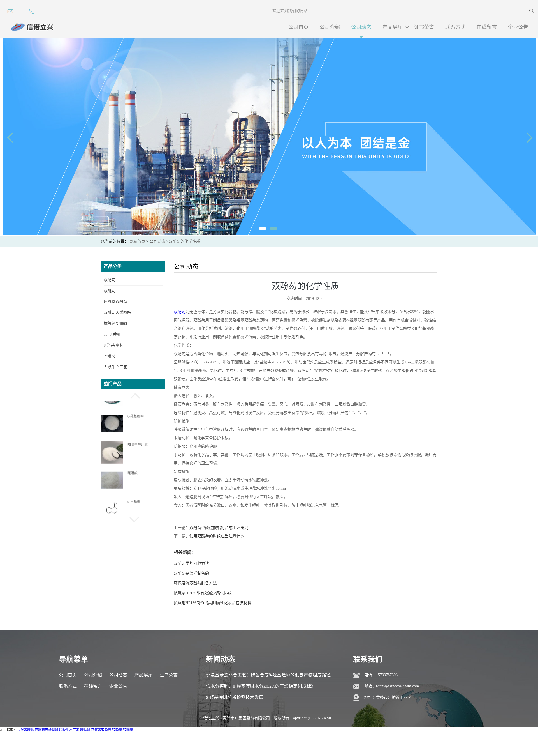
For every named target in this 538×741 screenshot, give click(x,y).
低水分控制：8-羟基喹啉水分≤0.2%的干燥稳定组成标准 (261, 686)
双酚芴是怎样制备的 (191, 573)
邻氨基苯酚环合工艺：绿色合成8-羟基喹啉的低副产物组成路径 (268, 675)
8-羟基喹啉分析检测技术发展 (234, 697)
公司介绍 (330, 27)
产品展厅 (392, 27)
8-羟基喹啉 (113, 345)
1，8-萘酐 (112, 334)
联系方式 (455, 27)
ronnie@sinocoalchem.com (397, 686)
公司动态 (361, 27)
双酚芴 (109, 280)
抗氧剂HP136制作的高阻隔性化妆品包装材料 (212, 603)
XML (328, 718)
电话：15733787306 (381, 675)
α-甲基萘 (133, 492)
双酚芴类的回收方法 (191, 563)
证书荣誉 (424, 27)
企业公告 (518, 27)
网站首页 (137, 241)
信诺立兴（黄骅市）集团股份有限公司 (236, 718)
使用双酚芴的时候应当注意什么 (216, 536)
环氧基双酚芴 (115, 302)
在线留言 (487, 27)
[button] (133, 395)
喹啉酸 (109, 356)
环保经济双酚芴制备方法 (195, 583)
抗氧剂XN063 (115, 323)
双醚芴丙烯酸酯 (117, 312)
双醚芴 (109, 291)
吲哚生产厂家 (115, 367)
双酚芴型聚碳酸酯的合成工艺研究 (218, 528)
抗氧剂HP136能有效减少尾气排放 (203, 593)
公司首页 (298, 27)
